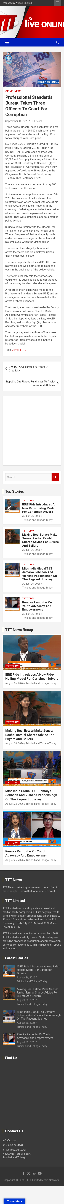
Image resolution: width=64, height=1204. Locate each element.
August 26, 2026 (31, 516)
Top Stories (14, 491)
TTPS (23, 349)
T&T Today (28, 500)
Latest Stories (16, 958)
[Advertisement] (32, 431)
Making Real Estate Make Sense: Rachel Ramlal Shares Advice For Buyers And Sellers (40, 540)
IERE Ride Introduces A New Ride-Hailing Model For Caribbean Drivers (38, 508)
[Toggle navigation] (7, 42)
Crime (9, 91)
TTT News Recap (19, 630)
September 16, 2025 (16, 121)
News (17, 91)
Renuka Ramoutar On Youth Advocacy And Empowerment (37, 606)
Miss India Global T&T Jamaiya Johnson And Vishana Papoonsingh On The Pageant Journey (39, 574)
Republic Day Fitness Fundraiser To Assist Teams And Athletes (30, 383)
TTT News (36, 121)
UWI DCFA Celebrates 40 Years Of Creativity (29, 368)
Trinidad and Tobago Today (37, 520)
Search (55, 477)
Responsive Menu (57, 3)
